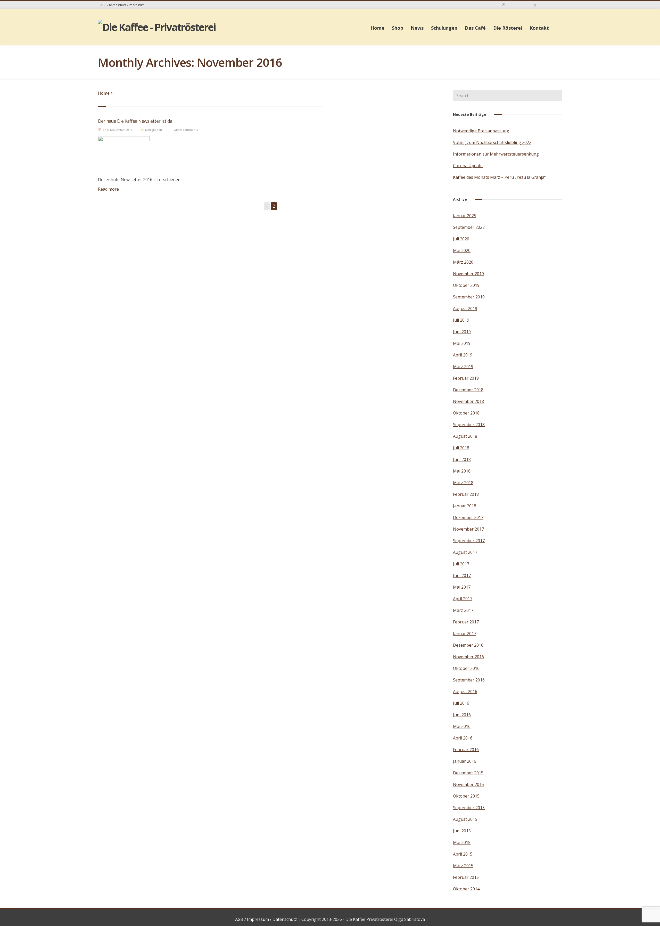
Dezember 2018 (468, 390)
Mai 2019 (462, 343)
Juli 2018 (461, 448)
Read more (108, 189)
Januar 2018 (464, 506)
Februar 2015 (466, 877)
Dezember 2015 (468, 773)
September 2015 (469, 807)
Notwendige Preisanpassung (481, 131)
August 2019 (465, 308)
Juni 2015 (462, 831)
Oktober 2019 (466, 285)
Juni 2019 (462, 332)
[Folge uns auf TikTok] (535, 5)
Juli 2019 (461, 320)
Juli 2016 (461, 703)
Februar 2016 (466, 749)
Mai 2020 (462, 250)
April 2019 (462, 355)
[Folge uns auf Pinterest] (558, 5)
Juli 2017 (461, 564)
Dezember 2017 (468, 517)
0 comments (189, 130)
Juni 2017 (462, 575)
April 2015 (462, 854)
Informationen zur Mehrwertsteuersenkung (496, 154)
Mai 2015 (462, 842)
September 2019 (469, 297)
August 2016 (465, 691)
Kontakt (539, 28)
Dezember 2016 (468, 645)
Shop (397, 28)
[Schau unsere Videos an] (542, 5)
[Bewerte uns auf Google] (512, 5)
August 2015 (465, 819)
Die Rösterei (507, 28)
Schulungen (444, 28)
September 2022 (469, 227)
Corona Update (468, 165)
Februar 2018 (466, 494)
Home (377, 28)
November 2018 (468, 401)
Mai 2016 (462, 726)
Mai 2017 (462, 587)
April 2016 (462, 738)
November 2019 (468, 274)
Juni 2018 (462, 459)
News (417, 28)
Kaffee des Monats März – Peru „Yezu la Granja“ (499, 177)
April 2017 (462, 599)
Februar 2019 (466, 378)
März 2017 (463, 610)
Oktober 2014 (466, 889)
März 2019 (463, 366)
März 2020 (463, 262)
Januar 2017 (464, 633)
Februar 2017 (466, 622)
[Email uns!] (504, 5)
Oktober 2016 (466, 668)
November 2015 (468, 784)
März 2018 (463, 482)
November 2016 (468, 657)
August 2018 (465, 436)
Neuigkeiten (153, 130)
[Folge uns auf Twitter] (550, 5)
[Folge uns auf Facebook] (528, 5)
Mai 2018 (462, 471)
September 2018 (469, 424)
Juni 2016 (462, 715)
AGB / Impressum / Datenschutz (266, 919)
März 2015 (463, 865)
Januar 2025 (464, 215)
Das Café (475, 28)
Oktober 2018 (466, 413)
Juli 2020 (461, 239)
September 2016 (469, 680)
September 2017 (469, 540)
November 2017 (468, 529)
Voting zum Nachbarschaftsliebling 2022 (492, 142)
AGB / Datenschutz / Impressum (123, 5)
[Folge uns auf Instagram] (520, 5)
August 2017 (465, 552)
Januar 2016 (464, 761)
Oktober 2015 (466, 796)
